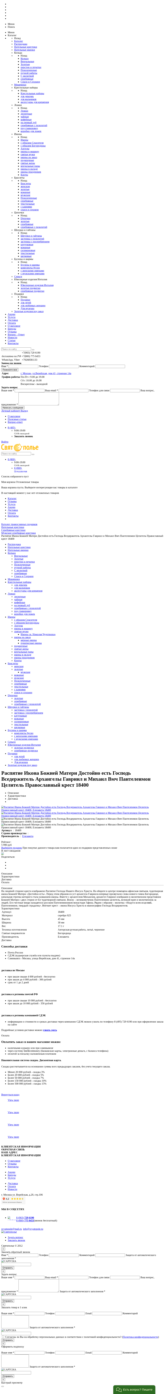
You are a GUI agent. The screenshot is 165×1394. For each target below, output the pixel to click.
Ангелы (25, 148)
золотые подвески (30, 288)
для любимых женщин (33, 305)
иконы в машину (30, 151)
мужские (25, 195)
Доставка (13, 320)
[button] (134, 1389)
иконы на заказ (29, 157)
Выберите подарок (11, 847)
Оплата (12, 323)
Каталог (18, 41)
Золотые (25, 64)
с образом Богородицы (33, 145)
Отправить (8, 1268)
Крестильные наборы (32, 93)
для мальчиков (28, 99)
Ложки (24, 110)
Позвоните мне (10, 370)
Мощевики (20, 84)
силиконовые (28, 250)
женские (25, 186)
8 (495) (12, 427)
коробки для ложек (31, 131)
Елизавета (27, 836)
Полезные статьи (17, 419)
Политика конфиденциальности (140, 1337)
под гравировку (29, 128)
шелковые (26, 256)
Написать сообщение (13, 407)
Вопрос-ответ (15, 422)
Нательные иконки (24, 49)
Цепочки (25, 218)
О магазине (14, 325)
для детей (26, 302)
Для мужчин (27, 308)
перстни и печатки (31, 67)
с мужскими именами (32, 273)
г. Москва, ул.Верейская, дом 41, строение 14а (46, 373)
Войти (4, 441)
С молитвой (27, 76)
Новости (12, 337)
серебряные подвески (32, 291)
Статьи (11, 340)
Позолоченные (29, 70)
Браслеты (26, 183)
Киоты (24, 174)
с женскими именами (32, 270)
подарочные (27, 160)
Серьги (18, 276)
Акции (11, 314)
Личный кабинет (11, 410)
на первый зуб (28, 122)
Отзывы (12, 331)
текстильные (28, 203)
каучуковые (27, 244)
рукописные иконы (31, 643)
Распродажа (20, 44)
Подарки (25, 299)
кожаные (25, 192)
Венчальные (27, 61)
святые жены (28, 163)
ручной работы (29, 73)
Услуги (11, 317)
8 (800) (12, 459)
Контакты (13, 343)
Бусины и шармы (30, 264)
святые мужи (28, 154)
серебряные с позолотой (34, 125)
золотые (25, 189)
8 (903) (25, 1217)
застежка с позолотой (32, 238)
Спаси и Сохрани (30, 81)
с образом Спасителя (32, 142)
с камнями (26, 206)
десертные (26, 113)
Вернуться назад (10, 1094)
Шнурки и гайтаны (31, 235)
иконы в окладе (29, 169)
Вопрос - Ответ (16, 334)
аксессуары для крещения (35, 102)
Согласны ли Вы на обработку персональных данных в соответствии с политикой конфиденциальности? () (82, 1337)
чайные (25, 116)
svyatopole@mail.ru (11, 1229)
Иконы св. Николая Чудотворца (38, 634)
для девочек (27, 96)
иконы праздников (31, 171)
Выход (24, 410)
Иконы (24, 140)
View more (13, 1100)
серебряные (27, 78)
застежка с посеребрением (35, 241)
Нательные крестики (25, 47)
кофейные (26, 119)
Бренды (12, 328)
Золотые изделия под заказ (29, 311)
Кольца (25, 58)
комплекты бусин (30, 267)
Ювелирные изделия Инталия (37, 285)
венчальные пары (30, 166)
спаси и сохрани (30, 209)
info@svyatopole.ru (33, 1229)
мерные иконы (29, 640)
